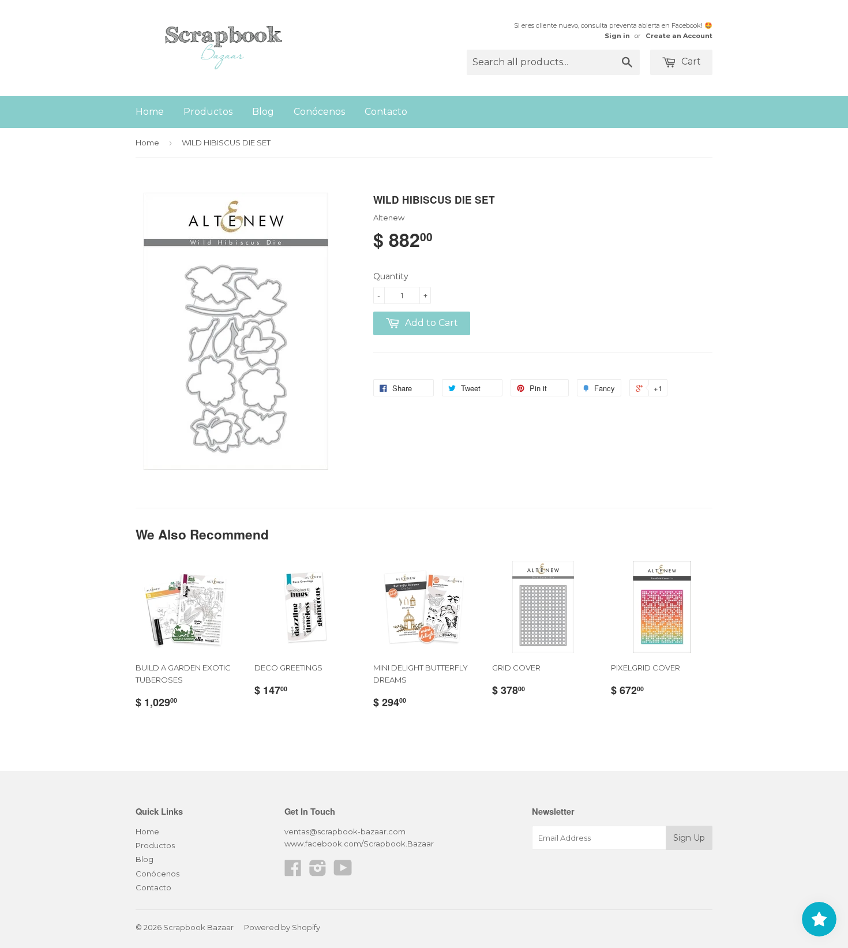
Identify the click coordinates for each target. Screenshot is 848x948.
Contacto (386, 111)
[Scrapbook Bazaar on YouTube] (343, 871)
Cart (690, 61)
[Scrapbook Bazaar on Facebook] (293, 871)
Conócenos (319, 111)
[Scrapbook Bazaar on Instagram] (318, 871)
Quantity (390, 276)
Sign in (617, 36)
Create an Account (679, 36)
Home (150, 111)
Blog (263, 111)
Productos (207, 111)
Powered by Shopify (282, 927)
